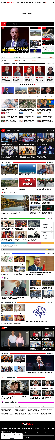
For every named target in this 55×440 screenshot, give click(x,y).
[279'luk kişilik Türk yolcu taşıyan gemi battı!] (27, 169)
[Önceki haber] (14, 24)
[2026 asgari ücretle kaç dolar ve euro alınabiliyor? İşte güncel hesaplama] (7, 269)
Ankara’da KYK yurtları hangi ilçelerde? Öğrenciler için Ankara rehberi (35, 213)
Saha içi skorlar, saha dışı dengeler (47, 398)
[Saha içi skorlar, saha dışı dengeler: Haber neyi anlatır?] (48, 393)
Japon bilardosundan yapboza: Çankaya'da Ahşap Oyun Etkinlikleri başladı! (12, 121)
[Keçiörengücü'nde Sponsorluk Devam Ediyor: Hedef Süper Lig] (9, 150)
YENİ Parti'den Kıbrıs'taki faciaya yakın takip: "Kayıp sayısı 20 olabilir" (6, 363)
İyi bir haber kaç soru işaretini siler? (34, 388)
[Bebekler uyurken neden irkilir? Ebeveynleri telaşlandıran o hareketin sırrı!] (21, 121)
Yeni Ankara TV (4, 428)
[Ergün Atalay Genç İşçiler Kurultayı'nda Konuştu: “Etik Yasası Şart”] (45, 150)
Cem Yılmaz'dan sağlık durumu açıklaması (43, 175)
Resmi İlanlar (31, 2)
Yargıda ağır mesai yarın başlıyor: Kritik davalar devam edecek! (47, 288)
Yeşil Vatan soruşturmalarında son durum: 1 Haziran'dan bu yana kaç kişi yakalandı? (35, 288)
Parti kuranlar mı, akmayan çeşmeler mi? (35, 398)
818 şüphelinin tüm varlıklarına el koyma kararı (26, 188)
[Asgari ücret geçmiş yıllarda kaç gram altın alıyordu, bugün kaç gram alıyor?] (19, 269)
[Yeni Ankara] (7, 2)
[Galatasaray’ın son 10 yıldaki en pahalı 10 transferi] (21, 223)
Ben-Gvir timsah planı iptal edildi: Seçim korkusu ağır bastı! (47, 95)
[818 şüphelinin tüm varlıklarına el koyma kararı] (27, 182)
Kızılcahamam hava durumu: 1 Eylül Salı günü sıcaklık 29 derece (7, 414)
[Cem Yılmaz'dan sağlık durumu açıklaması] (45, 169)
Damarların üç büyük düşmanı (10, 348)
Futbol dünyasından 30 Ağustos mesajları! (33, 240)
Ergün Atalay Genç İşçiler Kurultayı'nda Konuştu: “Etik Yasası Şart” (44, 157)
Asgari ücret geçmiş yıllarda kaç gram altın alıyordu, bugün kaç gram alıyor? (18, 274)
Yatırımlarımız (47, 432)
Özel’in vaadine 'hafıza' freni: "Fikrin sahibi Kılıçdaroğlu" (6, 373)
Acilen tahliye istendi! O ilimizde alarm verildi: (9, 188)
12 (17, 52)
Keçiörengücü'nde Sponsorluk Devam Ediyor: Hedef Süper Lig (9, 157)
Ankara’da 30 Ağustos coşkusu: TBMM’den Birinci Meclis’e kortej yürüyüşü (44, 188)
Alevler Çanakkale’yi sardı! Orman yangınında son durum (20, 95)
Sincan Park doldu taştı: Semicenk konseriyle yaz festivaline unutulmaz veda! (30, 117)
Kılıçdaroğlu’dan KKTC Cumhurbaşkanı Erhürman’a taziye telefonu (12, 297)
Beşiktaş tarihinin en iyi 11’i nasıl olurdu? (34, 229)
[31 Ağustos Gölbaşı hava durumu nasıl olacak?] (39, 117)
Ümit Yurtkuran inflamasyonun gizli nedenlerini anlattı (46, 339)
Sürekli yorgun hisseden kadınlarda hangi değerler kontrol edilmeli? (19, 312)
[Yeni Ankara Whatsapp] (52, 50)
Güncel (26, 2)
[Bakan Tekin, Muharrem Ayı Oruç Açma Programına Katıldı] (45, 137)
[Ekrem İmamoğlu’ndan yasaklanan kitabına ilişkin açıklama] (19, 369)
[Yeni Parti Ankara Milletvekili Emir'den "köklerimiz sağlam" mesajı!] (35, 43)
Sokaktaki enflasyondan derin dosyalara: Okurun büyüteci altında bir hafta (47, 388)
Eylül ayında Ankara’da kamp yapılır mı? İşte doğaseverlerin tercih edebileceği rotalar (46, 405)
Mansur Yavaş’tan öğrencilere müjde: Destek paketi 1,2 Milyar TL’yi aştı (7, 95)
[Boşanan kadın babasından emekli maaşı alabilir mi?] (9, 103)
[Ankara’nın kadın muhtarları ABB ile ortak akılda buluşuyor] (35, 198)
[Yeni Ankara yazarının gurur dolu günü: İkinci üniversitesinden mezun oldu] (45, 103)
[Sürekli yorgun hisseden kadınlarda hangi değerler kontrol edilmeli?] (19, 307)
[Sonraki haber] (16, 24)
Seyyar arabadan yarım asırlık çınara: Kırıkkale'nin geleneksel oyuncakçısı (47, 349)
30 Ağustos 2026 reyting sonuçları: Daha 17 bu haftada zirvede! (20, 410)
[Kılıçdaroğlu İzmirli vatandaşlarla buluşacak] (40, 363)
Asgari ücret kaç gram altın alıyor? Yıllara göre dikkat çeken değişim (19, 263)
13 (18, 52)
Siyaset (38, 2)
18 (25, 52)
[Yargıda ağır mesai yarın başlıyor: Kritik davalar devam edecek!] (48, 283)
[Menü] (53, 2)
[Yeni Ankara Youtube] (50, 50)
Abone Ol (50, 130)
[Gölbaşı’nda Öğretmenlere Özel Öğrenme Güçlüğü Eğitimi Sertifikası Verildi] (27, 150)
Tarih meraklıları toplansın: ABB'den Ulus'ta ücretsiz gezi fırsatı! (46, 203)
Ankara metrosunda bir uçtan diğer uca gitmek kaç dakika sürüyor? (47, 213)
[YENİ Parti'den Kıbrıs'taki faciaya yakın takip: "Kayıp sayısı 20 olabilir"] (7, 358)
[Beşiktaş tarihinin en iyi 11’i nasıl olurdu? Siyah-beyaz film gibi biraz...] (34, 223)
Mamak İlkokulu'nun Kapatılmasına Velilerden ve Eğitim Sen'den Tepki (27, 143)
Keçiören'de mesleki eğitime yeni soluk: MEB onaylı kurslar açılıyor (12, 117)
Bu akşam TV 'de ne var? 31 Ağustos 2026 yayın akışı (20, 414)
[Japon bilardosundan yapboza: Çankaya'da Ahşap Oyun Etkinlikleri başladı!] (3, 121)
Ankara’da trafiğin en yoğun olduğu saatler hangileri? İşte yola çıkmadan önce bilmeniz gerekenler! (35, 298)
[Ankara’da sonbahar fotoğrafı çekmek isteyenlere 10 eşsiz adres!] (15, 203)
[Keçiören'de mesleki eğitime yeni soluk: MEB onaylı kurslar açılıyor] (3, 117)
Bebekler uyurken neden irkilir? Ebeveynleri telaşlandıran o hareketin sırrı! (29, 121)
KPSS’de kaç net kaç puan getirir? (33, 414)
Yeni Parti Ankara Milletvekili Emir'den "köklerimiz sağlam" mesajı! (34, 47)
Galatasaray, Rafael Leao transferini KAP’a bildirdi (6, 240)
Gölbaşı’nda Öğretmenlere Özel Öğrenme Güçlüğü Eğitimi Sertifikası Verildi (27, 157)
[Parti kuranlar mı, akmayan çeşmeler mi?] (35, 393)
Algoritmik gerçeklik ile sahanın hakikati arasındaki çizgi (13, 397)
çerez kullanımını (16, 435)
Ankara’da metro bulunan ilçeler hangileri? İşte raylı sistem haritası (20, 405)
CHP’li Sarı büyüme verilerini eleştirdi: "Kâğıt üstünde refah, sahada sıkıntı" (39, 273)
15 (21, 52)
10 (14, 52)
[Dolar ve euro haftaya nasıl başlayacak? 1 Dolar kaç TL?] (7, 259)
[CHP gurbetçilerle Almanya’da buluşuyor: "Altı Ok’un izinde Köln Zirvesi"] (19, 358)
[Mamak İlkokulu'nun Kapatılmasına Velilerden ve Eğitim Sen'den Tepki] (27, 137)
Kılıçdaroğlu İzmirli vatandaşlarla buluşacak (39, 372)
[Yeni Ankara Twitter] (45, 50)
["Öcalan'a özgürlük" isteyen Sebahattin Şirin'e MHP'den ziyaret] (21, 234)
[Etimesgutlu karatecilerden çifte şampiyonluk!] (7, 223)
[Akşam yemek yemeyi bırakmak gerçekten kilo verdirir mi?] (7, 318)
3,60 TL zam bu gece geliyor (47, 409)
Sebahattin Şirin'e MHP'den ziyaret (20, 240)
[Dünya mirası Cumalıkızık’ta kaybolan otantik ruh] (9, 169)
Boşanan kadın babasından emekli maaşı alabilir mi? (8, 110)
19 (26, 52)
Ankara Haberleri (21, 2)
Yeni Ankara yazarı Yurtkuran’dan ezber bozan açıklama (34, 339)
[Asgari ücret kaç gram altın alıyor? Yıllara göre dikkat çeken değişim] (19, 259)
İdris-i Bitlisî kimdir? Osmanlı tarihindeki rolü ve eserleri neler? (34, 405)
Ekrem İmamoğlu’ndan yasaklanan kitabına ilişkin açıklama (19, 373)
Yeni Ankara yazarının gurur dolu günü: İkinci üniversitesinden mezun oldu (45, 110)
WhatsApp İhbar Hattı (48, 52)
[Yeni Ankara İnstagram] (48, 50)
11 (15, 52)
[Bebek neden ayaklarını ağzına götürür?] (39, 113)
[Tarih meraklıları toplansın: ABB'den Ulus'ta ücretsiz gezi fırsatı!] (48, 198)
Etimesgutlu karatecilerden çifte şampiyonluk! (7, 229)
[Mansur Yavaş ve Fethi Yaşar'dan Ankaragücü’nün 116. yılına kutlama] (35, 52)
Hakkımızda (34, 432)
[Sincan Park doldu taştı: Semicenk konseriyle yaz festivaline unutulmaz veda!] (21, 117)
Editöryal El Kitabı (14, 432)
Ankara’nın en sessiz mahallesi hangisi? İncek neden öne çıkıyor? (33, 410)
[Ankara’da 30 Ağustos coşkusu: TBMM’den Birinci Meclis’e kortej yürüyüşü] (45, 182)
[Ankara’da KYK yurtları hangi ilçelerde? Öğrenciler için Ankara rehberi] (35, 208)
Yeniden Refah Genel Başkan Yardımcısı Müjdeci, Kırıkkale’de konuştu (34, 95)
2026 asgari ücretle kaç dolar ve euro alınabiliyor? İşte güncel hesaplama (6, 274)
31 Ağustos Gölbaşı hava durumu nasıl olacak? (46, 117)
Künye (38, 432)
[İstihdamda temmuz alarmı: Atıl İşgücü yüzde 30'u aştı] (15, 39)
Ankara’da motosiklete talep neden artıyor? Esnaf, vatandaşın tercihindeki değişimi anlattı (47, 121)
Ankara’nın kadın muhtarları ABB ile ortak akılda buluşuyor (35, 203)
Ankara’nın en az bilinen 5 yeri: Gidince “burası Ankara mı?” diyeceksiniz (38, 23)
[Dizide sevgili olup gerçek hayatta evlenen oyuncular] (19, 318)
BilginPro (52, 437)
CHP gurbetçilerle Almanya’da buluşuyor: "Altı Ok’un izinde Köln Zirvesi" (19, 363)
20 (28, 52)
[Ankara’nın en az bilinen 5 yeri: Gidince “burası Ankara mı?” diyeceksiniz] (35, 33)
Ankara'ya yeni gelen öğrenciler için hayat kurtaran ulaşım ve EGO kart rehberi (29, 113)
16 (22, 52)
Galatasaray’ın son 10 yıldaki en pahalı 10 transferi (19, 229)
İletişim (42, 432)
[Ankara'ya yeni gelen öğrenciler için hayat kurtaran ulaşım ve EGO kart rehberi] (21, 113)
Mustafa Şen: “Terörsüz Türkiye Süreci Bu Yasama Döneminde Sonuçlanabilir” (9, 143)
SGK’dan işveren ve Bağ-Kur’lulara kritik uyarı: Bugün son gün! (47, 298)
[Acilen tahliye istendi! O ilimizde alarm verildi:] (9, 182)
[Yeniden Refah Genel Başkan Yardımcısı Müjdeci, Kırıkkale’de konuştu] (34, 90)
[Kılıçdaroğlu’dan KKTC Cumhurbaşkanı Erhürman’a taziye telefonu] (15, 288)
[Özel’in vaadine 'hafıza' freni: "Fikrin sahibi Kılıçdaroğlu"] (7, 369)
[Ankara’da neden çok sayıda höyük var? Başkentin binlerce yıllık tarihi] (27, 103)
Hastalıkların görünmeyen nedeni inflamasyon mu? (34, 349)
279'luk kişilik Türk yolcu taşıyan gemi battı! (27, 175)
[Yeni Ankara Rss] (53, 428)
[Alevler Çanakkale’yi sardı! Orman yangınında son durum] (21, 90)
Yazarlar (43, 2)
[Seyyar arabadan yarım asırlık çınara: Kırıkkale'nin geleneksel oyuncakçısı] (48, 344)
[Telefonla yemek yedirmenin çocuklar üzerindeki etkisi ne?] (7, 307)
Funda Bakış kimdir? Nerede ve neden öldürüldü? (7, 405)
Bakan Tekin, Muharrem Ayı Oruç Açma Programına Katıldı (44, 143)
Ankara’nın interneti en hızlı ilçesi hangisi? (47, 414)
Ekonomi (37, 428)
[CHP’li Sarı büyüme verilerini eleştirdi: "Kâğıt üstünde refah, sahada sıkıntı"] (40, 263)
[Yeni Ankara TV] (47, 2)
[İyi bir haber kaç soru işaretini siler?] (35, 383)
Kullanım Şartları (28, 432)
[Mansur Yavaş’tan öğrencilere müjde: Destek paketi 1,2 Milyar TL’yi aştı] (7, 90)
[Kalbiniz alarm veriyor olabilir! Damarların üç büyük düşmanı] (15, 339)
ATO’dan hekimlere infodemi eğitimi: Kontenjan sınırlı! (37, 322)
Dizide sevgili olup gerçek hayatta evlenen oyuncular (19, 322)
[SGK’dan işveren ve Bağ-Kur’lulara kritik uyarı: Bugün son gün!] (48, 293)
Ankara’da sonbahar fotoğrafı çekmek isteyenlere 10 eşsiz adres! (12, 212)
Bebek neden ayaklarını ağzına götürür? (46, 113)
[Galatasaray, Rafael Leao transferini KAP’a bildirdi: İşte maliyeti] (7, 234)
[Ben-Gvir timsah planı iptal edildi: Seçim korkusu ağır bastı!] (47, 90)
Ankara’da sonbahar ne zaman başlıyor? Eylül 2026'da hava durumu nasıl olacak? (7, 410)
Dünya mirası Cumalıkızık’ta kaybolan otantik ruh (9, 175)
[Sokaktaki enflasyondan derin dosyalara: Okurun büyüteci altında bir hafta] (48, 383)
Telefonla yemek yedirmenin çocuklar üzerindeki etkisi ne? (5, 312)
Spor (36, 2)
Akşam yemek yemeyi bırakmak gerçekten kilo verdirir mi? (6, 322)
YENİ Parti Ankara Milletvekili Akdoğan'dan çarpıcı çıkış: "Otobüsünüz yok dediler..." (11, 113)
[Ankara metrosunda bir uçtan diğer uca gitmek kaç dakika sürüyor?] (48, 208)
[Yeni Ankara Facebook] (43, 50)
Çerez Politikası (21, 432)
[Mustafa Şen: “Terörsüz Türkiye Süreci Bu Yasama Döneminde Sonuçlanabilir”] (9, 137)
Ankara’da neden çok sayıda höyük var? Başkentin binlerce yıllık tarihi (26, 110)
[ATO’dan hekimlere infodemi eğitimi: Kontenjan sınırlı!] (40, 312)
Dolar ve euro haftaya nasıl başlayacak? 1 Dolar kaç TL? (6, 263)
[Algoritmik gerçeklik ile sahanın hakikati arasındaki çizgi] (15, 387)
